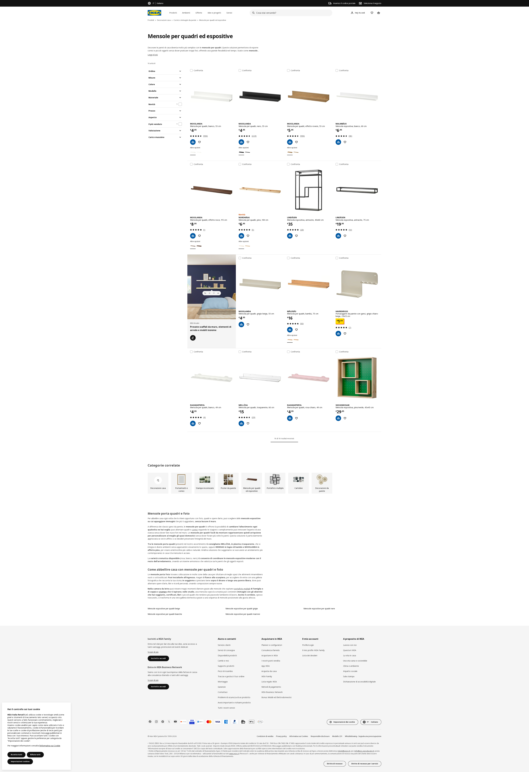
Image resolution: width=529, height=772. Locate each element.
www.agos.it (234, 753)
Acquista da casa (269, 671)
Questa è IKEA (349, 650)
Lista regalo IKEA (269, 681)
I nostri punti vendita (270, 660)
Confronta (198, 70)
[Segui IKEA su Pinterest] (162, 721)
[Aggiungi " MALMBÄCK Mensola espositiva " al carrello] (338, 142)
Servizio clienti (224, 645)
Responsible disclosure (320, 736)
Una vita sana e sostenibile (355, 660)
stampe (163, 591)
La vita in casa (349, 655)
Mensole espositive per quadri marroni (243, 614)
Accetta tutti (16, 754)
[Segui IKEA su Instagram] (156, 721)
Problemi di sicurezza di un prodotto (234, 697)
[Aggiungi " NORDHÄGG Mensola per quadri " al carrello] (241, 236)
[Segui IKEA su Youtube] (175, 721)
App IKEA (265, 666)
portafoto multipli (242, 588)
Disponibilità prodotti (227, 655)
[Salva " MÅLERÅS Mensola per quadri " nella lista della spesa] (296, 329)
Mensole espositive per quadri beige (164, 608)
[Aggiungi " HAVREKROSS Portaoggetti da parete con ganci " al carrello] (338, 333)
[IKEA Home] (154, 13)
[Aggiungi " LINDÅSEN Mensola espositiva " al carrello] (290, 236)
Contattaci (222, 692)
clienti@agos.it (344, 751)
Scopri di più (153, 652)
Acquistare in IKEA (269, 655)
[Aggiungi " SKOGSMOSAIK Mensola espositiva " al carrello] (338, 418)
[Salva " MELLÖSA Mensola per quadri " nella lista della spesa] (248, 423)
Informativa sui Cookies (298, 736)
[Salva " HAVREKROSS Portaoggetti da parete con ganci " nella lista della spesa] (345, 333)
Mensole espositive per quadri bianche (165, 614)
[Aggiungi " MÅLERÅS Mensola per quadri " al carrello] (290, 329)
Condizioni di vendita (265, 736)
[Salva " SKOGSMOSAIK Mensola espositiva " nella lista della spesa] (345, 418)
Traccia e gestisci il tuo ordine (231, 676)
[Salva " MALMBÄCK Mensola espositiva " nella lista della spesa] (345, 142)
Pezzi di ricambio (225, 671)
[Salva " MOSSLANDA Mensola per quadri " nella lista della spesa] (199, 142)
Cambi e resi (223, 660)
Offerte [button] (198, 12)
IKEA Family (266, 676)
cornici (195, 529)
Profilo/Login (308, 645)
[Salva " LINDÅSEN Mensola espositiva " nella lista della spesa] (296, 236)
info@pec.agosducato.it (364, 751)
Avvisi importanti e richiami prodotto (234, 702)
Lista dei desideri (309, 655)
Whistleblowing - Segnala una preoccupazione (363, 736)
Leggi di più (153, 54)
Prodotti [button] (173, 12)
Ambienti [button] (186, 12)
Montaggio (223, 681)
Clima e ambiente (351, 666)
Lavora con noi (350, 645)
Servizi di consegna (226, 650)
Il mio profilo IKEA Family (313, 650)
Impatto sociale (350, 671)
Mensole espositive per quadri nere (319, 608)
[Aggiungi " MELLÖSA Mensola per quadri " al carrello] (241, 423)
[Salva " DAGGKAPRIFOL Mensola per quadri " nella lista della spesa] (199, 423)
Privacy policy (281, 736)
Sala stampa (348, 676)
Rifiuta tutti (35, 754)
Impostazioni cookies (20, 761)
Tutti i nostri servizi (226, 707)
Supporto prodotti (226, 666)
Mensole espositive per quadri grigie (242, 608)
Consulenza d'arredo (270, 650)
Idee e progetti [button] (214, 12)
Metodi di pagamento (271, 687)
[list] (264, 483)
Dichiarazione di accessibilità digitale (359, 681)
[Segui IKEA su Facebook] (150, 721)
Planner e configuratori (271, 645)
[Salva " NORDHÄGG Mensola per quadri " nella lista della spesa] (248, 236)
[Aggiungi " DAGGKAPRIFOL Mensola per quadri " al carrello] (193, 423)
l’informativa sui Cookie (49, 745)
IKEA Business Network (272, 692)
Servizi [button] (229, 12)
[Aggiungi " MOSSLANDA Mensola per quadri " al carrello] (193, 142)
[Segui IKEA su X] (169, 721)
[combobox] (290, 12)
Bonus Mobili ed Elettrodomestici (276, 697)
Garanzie (222, 687)
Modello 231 (337, 736)
